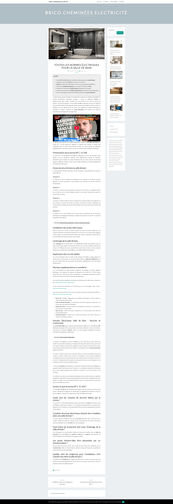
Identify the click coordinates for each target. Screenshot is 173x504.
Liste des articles (114, 129)
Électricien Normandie (114, 159)
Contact (112, 126)
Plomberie (121, 1)
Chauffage (99, 1)
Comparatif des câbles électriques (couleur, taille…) (91, 482)
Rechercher (111, 30)
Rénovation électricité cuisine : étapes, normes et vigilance (115, 52)
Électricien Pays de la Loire (115, 155)
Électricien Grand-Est (114, 153)
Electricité (105, 1)
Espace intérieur (113, 1)
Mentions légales (114, 132)
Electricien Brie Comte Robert (116, 140)
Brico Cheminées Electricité (58, 2)
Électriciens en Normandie (59, 288)
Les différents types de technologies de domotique (62, 482)
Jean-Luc (82, 71)
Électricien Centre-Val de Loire (116, 157)
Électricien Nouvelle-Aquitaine (116, 162)
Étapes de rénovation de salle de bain (64, 282)
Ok (123, 501)
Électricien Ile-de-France (115, 142)
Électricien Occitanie (114, 160)
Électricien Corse (118, 151)
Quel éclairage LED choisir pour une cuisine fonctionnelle (115, 83)
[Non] (171, 502)
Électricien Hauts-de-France (115, 144)
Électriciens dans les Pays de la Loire (62, 294)
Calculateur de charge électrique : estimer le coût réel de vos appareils (115, 115)
